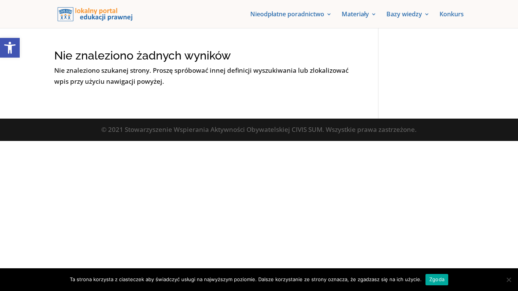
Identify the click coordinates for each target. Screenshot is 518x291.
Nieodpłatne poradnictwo (287, 14)
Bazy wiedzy (404, 14)
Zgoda (436, 279)
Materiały (355, 14)
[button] (10, 48)
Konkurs (452, 14)
